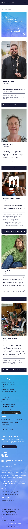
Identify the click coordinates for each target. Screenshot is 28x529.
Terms (3, 431)
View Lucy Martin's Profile (9, 299)
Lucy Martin (7, 271)
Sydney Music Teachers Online (9, 492)
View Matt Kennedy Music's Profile (12, 369)
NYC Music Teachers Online (8, 511)
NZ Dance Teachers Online (8, 502)
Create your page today (9, 446)
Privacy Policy (5, 424)
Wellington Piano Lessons (8, 406)
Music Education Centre (11, 198)
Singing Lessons (5, 399)
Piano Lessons (5, 397)
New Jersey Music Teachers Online (10, 509)
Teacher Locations (6, 401)
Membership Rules (6, 427)
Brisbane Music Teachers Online (9, 494)
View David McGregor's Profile (11, 104)
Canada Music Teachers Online (9, 514)
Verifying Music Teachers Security (10, 422)
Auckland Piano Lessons (7, 389)
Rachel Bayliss (8, 144)
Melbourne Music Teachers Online (10, 491)
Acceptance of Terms (7, 429)
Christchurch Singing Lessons (8, 391)
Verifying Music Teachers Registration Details (13, 419)
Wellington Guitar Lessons (8, 404)
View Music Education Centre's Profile (12, 231)
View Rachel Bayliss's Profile (10, 168)
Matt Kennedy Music (10, 338)
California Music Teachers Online (9, 512)
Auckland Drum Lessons (7, 382)
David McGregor (8, 81)
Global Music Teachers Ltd (14, 526)
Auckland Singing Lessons (8, 384)
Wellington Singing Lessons (8, 409)
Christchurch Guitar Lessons (8, 394)
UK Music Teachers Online (8, 520)
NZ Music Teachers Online (9, 2)
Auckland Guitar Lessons (7, 386)
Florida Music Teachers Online (9, 507)
